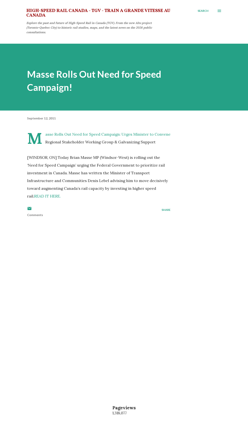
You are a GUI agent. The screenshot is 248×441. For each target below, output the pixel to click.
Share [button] (166, 209)
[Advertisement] (92, 344)
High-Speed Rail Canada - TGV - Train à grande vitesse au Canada (98, 13)
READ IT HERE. (47, 196)
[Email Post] (29, 209)
